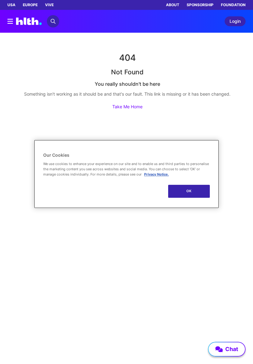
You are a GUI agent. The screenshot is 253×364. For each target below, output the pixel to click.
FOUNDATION (233, 4)
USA (11, 4)
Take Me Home (127, 106)
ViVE (49, 4)
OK (189, 191)
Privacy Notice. (156, 174)
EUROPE (30, 4)
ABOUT (172, 4)
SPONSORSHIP (200, 4)
